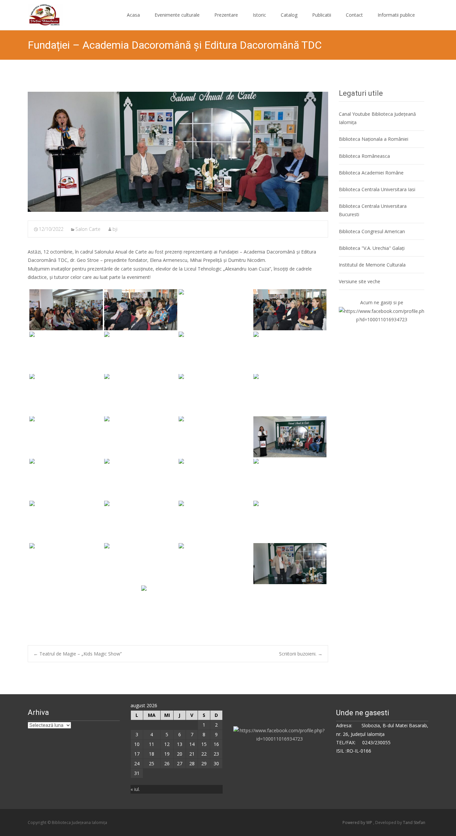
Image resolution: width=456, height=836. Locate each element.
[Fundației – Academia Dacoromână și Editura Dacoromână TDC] (178, 152)
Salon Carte (87, 229)
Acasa (133, 15)
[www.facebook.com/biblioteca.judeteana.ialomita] (381, 315)
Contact (354, 15)
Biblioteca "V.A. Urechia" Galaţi (372, 248)
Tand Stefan (414, 822)
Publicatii (321, 15)
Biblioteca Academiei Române (371, 172)
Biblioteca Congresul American (372, 231)
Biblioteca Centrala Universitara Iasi (377, 189)
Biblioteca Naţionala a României (373, 139)
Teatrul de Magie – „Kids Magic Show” (77, 654)
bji (115, 229)
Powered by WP (358, 822)
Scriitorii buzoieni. (300, 654)
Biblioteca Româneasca (364, 156)
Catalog (289, 15)
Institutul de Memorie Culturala (372, 265)
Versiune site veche (359, 281)
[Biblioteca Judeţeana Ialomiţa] (40, 13)
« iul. (135, 789)
